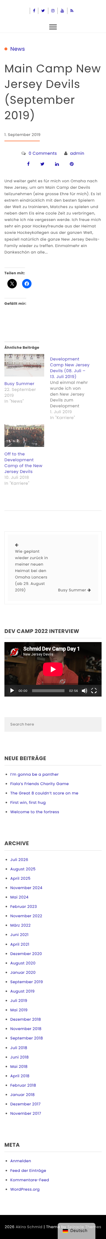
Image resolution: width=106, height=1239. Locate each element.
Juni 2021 (19, 934)
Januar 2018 (22, 1094)
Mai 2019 (19, 1010)
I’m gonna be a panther (34, 774)
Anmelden (20, 1161)
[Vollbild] (94, 691)
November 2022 (26, 916)
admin (77, 153)
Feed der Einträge (28, 1170)
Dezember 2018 (25, 1019)
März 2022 (20, 925)
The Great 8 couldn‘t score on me (44, 793)
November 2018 (26, 1029)
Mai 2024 (19, 897)
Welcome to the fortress (34, 812)
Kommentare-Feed (29, 1180)
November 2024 (26, 888)
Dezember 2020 (26, 954)
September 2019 (26, 982)
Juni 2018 (19, 1057)
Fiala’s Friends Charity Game (39, 784)
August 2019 (22, 991)
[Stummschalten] (84, 691)
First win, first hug (28, 802)
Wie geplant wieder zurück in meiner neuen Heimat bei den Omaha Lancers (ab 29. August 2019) (31, 571)
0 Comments (43, 153)
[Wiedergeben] (12, 691)
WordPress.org (25, 1189)
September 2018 (26, 1038)
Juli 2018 (18, 1048)
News (17, 49)
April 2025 (20, 878)
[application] (53, 669)
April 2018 (19, 1076)
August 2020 (23, 963)
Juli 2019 (18, 1000)
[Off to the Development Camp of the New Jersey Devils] (24, 435)
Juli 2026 (19, 859)
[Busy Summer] (24, 365)
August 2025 (23, 869)
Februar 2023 (23, 906)
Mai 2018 (19, 1066)
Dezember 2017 (25, 1104)
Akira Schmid (29, 1227)
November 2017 (25, 1113)
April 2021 (19, 944)
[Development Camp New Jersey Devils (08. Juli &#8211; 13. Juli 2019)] (73, 387)
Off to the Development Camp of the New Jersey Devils (23, 462)
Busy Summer (19, 384)
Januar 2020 (23, 972)
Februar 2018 (23, 1085)
